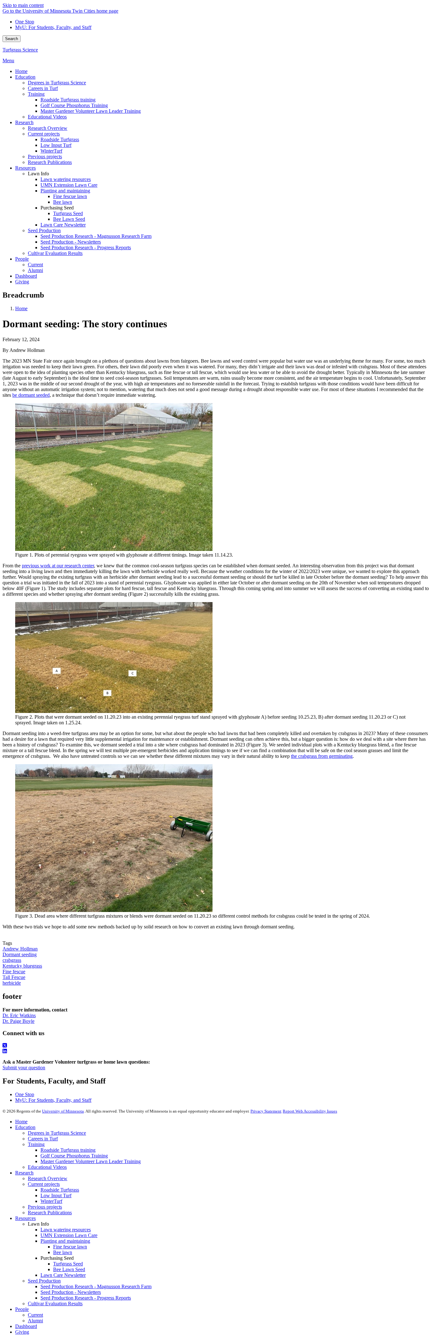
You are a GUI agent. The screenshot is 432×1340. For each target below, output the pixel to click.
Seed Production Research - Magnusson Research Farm (95, 1286)
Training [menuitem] (36, 94)
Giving (22, 1332)
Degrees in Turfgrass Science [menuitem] (57, 82)
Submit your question (24, 1067)
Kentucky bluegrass (22, 966)
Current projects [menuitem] (44, 133)
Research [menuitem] (24, 122)
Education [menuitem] (25, 77)
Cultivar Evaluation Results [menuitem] (55, 253)
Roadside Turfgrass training (68, 1150)
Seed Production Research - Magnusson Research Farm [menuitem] (95, 236)
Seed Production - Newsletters (70, 1292)
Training (36, 1144)
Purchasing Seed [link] (57, 207)
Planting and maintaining (65, 1241)
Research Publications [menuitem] (50, 162)
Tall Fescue (14, 977)
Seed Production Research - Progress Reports (85, 1298)
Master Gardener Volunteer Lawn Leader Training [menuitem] (90, 111)
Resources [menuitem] (25, 168)
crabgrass (12, 960)
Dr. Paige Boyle (18, 1021)
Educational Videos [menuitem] (47, 116)
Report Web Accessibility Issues (310, 1111)
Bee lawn (62, 1252)
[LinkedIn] (216, 1051)
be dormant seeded (31, 395)
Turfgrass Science (20, 49)
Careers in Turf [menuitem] (43, 88)
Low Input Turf (55, 1195)
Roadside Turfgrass (59, 1189)
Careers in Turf (43, 1138)
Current (35, 1315)
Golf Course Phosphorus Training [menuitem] (74, 105)
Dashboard (26, 1326)
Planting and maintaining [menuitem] (65, 190)
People (22, 1309)
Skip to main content (23, 5)
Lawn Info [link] (38, 173)
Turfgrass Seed (68, 1263)
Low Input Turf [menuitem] (55, 145)
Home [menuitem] (21, 71)
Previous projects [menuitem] (45, 156)
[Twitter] (216, 1045)
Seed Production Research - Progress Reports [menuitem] (85, 247)
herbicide (12, 983)
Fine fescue (14, 971)
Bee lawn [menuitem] (62, 202)
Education (25, 1127)
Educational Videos (47, 1167)
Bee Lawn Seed (69, 1269)
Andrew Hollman (20, 948)
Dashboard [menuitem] (26, 276)
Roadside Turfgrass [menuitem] (59, 139)
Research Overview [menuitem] (47, 128)
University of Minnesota (63, 1111)
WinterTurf (51, 1201)
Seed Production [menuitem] (44, 230)
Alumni (35, 1320)
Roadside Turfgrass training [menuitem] (68, 99)
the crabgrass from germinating (322, 756)
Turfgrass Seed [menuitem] (68, 213)
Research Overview (47, 1178)
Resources (25, 1218)
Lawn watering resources (65, 1229)
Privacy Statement (265, 1111)
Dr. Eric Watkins (19, 1015)
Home (21, 308)
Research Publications (50, 1212)
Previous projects (45, 1207)
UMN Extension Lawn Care (68, 1235)
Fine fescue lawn (70, 1246)
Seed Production (44, 1280)
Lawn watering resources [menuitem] (65, 179)
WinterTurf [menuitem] (51, 151)
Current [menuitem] (35, 264)
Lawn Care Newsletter (63, 1275)
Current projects (44, 1184)
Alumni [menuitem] (35, 270)
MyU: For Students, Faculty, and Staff (53, 27)
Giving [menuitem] (22, 281)
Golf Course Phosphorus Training (74, 1155)
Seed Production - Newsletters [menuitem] (70, 241)
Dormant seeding (20, 954)
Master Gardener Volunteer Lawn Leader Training (90, 1161)
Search (11, 38)
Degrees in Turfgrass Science (57, 1133)
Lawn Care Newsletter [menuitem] (63, 224)
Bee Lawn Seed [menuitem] (69, 219)
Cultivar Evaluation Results (55, 1303)
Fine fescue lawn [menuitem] (70, 196)
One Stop (24, 21)
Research (24, 1172)
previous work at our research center (58, 565)
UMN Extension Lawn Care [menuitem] (68, 185)
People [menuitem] (22, 259)
